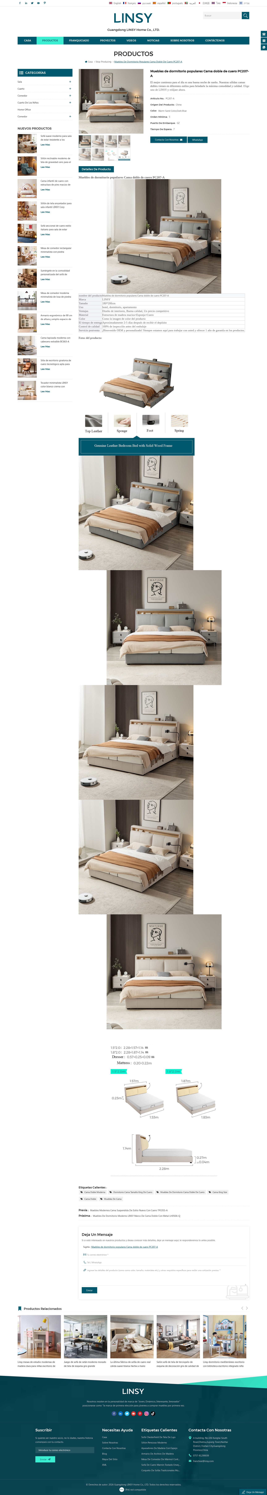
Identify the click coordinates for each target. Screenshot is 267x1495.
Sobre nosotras (110, 1442)
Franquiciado (79, 40)
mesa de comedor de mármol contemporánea (161, 1459)
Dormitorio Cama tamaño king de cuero (132, 1192)
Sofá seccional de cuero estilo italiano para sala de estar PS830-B (56, 227)
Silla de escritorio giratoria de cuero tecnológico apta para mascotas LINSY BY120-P (56, 362)
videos (131, 40)
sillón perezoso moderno (154, 1442)
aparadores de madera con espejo (159, 1448)
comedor (22, 95)
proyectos (107, 40)
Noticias (153, 40)
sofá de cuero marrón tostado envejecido (161, 1464)
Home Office (24, 109)
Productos (50, 40)
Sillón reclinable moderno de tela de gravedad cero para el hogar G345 (56, 160)
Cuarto (21, 88)
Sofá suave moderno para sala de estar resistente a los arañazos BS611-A (56, 137)
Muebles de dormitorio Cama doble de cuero (182, 1192)
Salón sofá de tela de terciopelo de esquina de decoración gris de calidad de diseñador (85, 1364)
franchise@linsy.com (203, 1461)
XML (104, 1464)
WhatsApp (197, 139)
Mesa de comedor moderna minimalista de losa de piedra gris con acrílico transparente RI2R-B (56, 295)
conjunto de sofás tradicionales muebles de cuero (161, 1470)
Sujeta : (120, 1246)
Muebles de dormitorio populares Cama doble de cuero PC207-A (124, 1246)
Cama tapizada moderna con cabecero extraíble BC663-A (55, 339)
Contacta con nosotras (166, 139)
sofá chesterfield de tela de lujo (158, 1437)
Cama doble (90, 1198)
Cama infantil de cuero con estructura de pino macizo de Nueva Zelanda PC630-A (55, 182)
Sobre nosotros (182, 40)
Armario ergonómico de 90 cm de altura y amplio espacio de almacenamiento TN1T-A (56, 317)
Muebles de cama (112, 1198)
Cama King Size (220, 1192)
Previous (242, 1308)
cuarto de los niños (28, 102)
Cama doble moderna (94, 1192)
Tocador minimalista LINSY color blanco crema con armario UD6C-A (54, 384)
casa (104, 1437)
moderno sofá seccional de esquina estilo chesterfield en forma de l (178, 1363)
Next (247, 1308)
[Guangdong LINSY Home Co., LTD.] (133, 16)
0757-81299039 (201, 1455)
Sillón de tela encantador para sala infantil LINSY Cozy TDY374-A (56, 205)
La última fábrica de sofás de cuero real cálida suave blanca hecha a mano (38, 1363)
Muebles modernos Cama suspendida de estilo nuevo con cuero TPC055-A (129, 1210)
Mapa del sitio (109, 1459)
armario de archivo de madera (157, 1453)
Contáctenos (215, 40)
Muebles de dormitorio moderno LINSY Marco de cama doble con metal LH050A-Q (136, 1215)
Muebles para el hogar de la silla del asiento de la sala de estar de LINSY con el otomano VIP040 (224, 1364)
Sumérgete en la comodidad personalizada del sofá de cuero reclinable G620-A (55, 272)
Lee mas (45, 144)
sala (20, 81)
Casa (27, 40)
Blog (104, 1453)
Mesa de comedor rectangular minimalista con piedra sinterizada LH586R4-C (56, 250)
